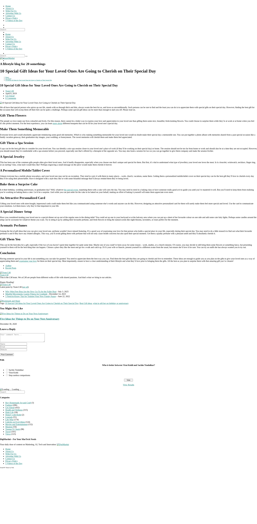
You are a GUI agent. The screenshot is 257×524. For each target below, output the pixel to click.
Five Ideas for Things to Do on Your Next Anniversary (29, 318)
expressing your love (28, 261)
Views (8, 434)
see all (25, 287)
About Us (9, 37)
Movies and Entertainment (16, 424)
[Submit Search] (26, 56)
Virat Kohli (13, 372)
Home (8, 34)
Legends (9, 417)
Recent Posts (10, 268)
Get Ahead (9, 96)
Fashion (8, 405)
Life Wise (9, 419)
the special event (71, 190)
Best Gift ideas (86, 303)
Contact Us (10, 44)
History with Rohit (13, 415)
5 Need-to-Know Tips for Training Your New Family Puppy (30, 296)
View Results (128, 385)
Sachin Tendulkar (16, 370)
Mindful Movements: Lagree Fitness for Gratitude (26, 294)
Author (8, 265)
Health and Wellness (14, 410)
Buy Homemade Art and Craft (18, 403)
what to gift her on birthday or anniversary (111, 303)
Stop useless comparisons (19, 375)
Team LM (9, 91)
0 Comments (10, 98)
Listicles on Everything (15, 422)
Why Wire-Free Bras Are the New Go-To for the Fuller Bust (30, 291)
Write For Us (10, 39)
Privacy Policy (11, 46)
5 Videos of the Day (13, 49)
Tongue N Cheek (12, 429)
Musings (9, 427)
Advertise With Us (13, 41)
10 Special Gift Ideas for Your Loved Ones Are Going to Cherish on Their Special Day (41, 303)
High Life (9, 412)
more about (57, 123)
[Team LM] (5, 272)
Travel (8, 431)
